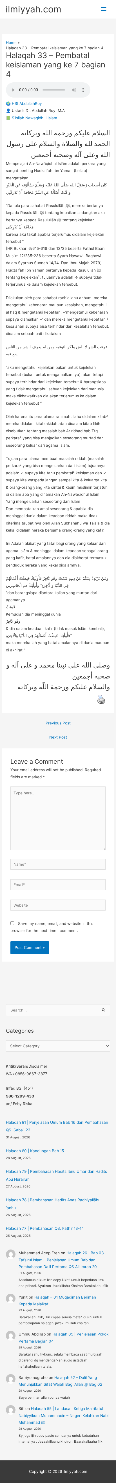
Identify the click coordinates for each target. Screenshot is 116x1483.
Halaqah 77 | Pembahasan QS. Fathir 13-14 (45, 1228)
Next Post (58, 737)
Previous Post (58, 723)
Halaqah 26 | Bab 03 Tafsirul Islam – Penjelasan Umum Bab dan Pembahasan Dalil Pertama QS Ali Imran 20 (61, 1260)
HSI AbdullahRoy (27, 103)
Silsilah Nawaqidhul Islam (34, 118)
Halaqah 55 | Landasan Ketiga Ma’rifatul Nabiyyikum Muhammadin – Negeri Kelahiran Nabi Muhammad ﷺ (63, 1415)
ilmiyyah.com (33, 9)
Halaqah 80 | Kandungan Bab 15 (35, 1151)
